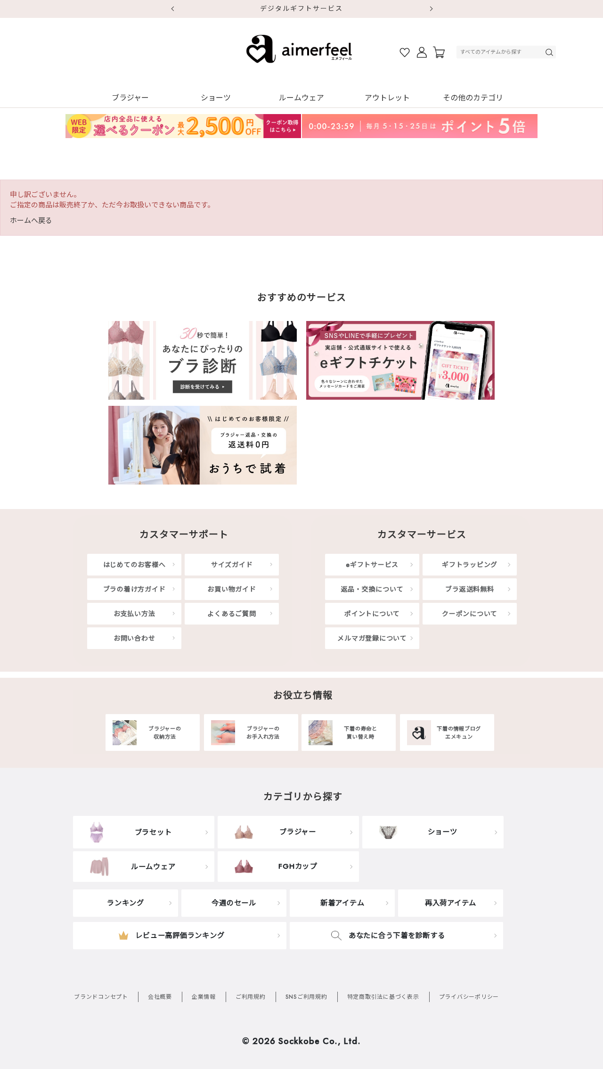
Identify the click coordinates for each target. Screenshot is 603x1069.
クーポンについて (469, 613)
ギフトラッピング (469, 564)
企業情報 (204, 997)
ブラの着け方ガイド (134, 589)
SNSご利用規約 (306, 997)
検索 (550, 52)
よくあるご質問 (231, 613)
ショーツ (216, 97)
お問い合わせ (134, 638)
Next (431, 9)
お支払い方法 (134, 613)
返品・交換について (372, 589)
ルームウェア (301, 97)
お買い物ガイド (231, 589)
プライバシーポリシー (469, 997)
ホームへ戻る (31, 220)
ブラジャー (130, 97)
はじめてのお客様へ (134, 564)
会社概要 (160, 997)
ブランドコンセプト (101, 997)
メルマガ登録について (372, 638)
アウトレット (387, 97)
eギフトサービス (372, 564)
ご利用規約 (251, 997)
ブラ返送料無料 (469, 589)
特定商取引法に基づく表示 (383, 997)
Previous (172, 9)
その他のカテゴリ (473, 97)
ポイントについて (372, 613)
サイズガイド (232, 564)
